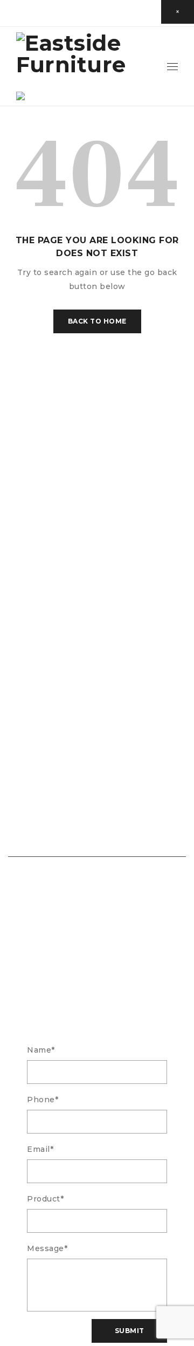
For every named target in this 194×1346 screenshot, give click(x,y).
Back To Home (97, 321)
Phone (42, 1099)
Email (40, 1149)
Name (41, 1050)
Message (47, 1248)
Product (45, 1199)
